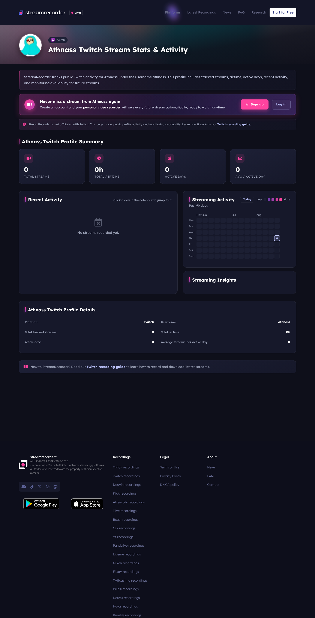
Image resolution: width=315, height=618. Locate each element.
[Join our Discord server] (23, 486)
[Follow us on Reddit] (55, 486)
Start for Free (283, 12)
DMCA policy (169, 485)
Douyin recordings (127, 485)
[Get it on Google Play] (41, 503)
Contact (213, 485)
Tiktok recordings (126, 467)
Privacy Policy (170, 476)
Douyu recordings (126, 598)
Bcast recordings (125, 520)
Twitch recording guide (233, 124)
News (227, 12)
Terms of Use (169, 467)
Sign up (257, 104)
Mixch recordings (126, 563)
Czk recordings (124, 528)
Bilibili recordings (126, 589)
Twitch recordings (126, 476)
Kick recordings (124, 493)
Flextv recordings (126, 572)
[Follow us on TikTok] (32, 486)
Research (259, 12)
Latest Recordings (201, 12)
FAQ (241, 12)
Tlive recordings (124, 511)
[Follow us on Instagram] (47, 486)
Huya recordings (125, 606)
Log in (281, 104)
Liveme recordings (127, 554)
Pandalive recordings (128, 545)
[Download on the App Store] (87, 503)
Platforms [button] (172, 12)
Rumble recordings (127, 615)
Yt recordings (123, 537)
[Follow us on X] (40, 486)
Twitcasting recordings (130, 580)
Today (247, 199)
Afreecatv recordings (129, 502)
